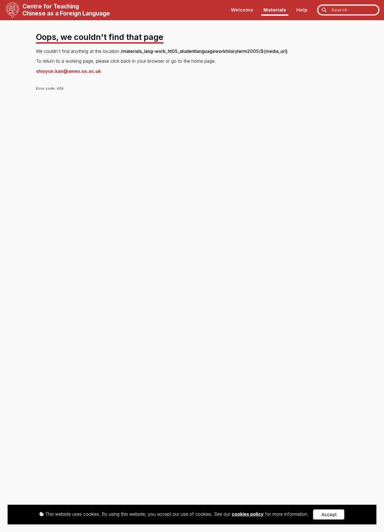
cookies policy (248, 514)
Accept (328, 514)
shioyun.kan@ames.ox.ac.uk (68, 71)
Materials (274, 10)
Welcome (242, 10)
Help (302, 10)
